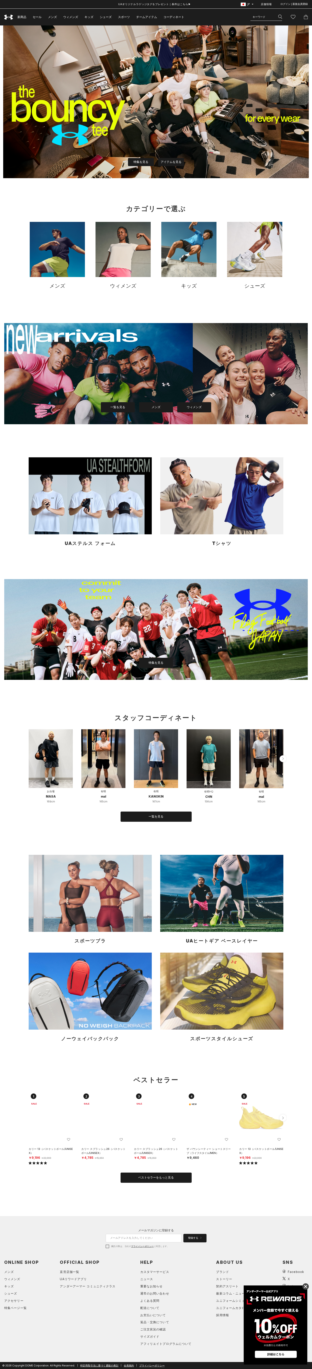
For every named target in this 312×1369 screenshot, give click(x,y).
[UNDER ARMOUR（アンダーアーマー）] (9, 17)
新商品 (21, 17)
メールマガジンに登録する (156, 1230)
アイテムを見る (171, 162)
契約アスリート (227, 1286)
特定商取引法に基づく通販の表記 (99, 1365)
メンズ (52, 17)
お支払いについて (153, 1315)
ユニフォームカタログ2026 (236, 1308)
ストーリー (224, 1279)
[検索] (280, 17)
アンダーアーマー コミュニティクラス (87, 1286)
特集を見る (141, 162)
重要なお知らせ (151, 1286)
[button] (283, 758)
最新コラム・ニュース (232, 1293)
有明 (103, 791)
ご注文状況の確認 (153, 1329)
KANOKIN (156, 796)
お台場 (51, 791)
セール (37, 17)
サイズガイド (150, 1336)
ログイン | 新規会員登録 (294, 4)
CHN (208, 796)
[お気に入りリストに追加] (69, 1139)
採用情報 (222, 1315)
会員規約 (129, 1365)
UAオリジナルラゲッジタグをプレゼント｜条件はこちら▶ (154, 4)
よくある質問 (150, 1300)
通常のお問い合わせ (154, 1293)
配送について (150, 1308)
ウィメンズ (70, 17)
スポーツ (124, 17)
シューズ (106, 17)
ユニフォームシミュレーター (237, 1300)
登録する (193, 1237)
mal (103, 796)
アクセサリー (14, 1300)
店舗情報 (266, 4)
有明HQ (208, 791)
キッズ (88, 17)
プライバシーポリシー (142, 1246)
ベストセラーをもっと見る (156, 1177)
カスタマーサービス (154, 1272)
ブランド (222, 1272)
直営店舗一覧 (69, 1272)
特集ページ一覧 (15, 1308)
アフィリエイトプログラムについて (166, 1343)
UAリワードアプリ (73, 1279)
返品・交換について (154, 1322)
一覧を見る (117, 407)
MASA (51, 796)
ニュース (146, 1279)
